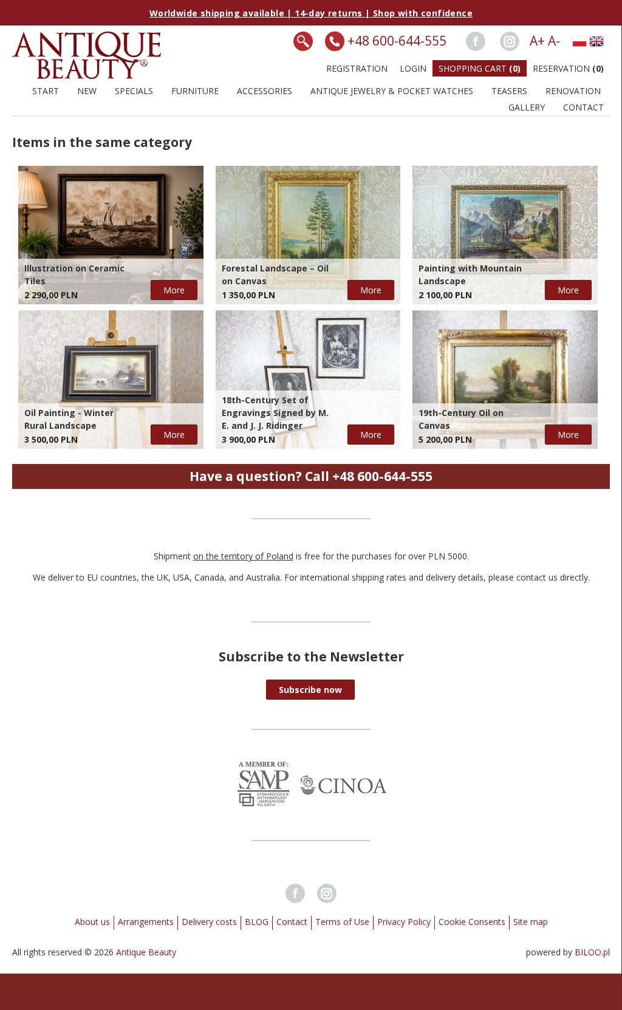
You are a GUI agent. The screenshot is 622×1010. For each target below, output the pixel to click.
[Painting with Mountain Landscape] (505, 235)
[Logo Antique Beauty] (87, 75)
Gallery (526, 107)
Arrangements (146, 921)
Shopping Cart (480, 68)
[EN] (596, 41)
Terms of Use (342, 921)
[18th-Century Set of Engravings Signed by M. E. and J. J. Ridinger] (308, 379)
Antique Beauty (146, 952)
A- (554, 40)
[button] (310, 690)
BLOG (256, 921)
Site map (530, 921)
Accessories (264, 91)
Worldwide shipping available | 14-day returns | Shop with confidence (311, 13)
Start (45, 91)
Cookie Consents (472, 921)
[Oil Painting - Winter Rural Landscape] (110, 379)
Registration (357, 68)
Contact (583, 107)
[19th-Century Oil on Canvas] (505, 379)
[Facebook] (475, 41)
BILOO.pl (592, 952)
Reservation (568, 68)
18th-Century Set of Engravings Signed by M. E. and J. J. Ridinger (275, 412)
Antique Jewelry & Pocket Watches (391, 91)
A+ (537, 40)
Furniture (195, 91)
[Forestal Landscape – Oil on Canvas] (308, 235)
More (174, 290)
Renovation (573, 91)
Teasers (509, 91)
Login (413, 68)
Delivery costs (209, 921)
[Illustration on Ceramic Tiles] (110, 235)
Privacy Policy (404, 921)
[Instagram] (509, 41)
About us (92, 921)
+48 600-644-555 (396, 40)
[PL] (579, 41)
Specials (134, 91)
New (87, 91)
